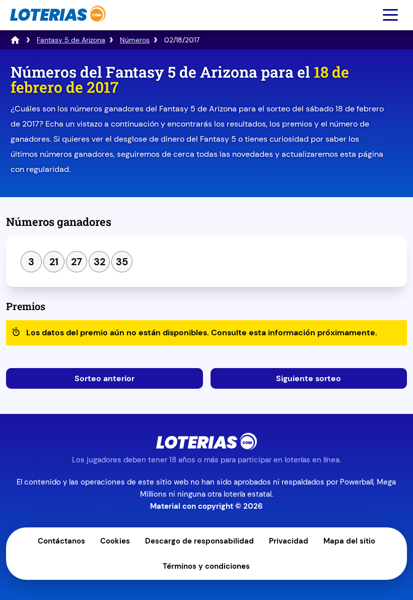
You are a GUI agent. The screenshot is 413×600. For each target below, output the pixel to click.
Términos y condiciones (206, 566)
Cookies (115, 541)
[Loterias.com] (56, 27)
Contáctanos (61, 541)
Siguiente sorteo (308, 378)
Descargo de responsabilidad (199, 541)
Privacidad (288, 541)
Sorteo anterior (104, 378)
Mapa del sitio (349, 541)
